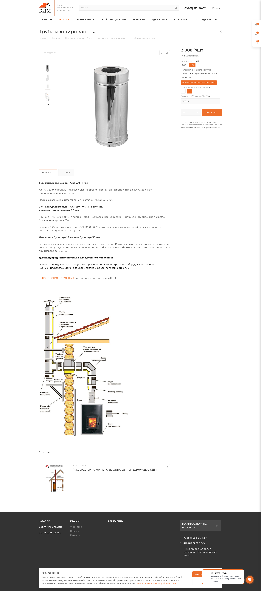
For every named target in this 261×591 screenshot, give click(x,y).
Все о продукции (50, 527)
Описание (48, 173)
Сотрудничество (50, 532)
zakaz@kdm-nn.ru (194, 542)
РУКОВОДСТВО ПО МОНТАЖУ (57, 278)
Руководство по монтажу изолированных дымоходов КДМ (115, 469)
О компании (76, 527)
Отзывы (66, 173)
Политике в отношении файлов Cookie (156, 583)
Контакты (75, 535)
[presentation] (47, 59)
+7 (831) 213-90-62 (195, 8)
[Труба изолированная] (111, 106)
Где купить (115, 521)
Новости (74, 531)
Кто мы (75, 521)
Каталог (44, 521)
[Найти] (176, 8)
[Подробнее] (167, 466)
